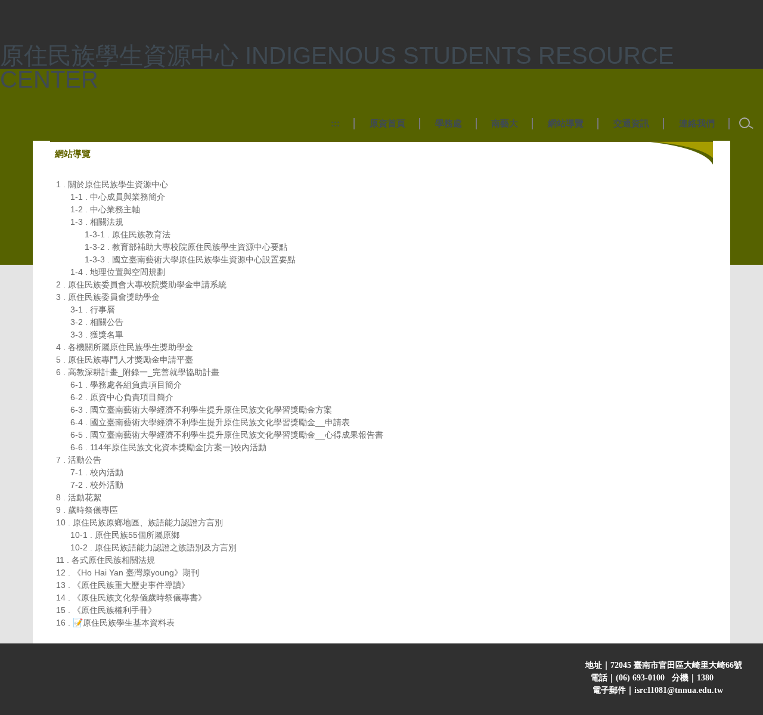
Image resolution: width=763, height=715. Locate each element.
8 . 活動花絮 (78, 497)
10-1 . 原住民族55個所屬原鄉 (124, 535)
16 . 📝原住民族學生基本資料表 (115, 622)
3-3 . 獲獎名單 (96, 334)
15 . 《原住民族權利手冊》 (106, 610)
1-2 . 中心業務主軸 (105, 209)
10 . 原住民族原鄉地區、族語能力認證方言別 (139, 522)
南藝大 (504, 123)
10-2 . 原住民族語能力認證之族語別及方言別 (153, 547)
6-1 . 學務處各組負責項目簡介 (126, 384)
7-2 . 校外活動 (96, 485)
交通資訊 (631, 123)
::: (335, 123)
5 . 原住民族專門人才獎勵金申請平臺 (124, 359)
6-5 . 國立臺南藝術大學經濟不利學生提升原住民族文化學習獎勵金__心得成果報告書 (226, 434)
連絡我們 (697, 123)
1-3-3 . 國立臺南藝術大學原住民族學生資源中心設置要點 (190, 259)
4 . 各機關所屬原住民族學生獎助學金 (124, 347)
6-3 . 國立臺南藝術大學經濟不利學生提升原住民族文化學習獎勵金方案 (201, 409)
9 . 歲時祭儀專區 (87, 510)
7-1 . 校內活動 (96, 472)
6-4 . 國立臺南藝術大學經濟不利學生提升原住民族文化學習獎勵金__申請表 (210, 422)
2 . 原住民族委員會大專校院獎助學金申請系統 (141, 284)
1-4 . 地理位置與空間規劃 (117, 272)
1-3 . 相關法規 (96, 222)
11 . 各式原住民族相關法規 (105, 560)
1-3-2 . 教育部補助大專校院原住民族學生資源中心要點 (186, 247)
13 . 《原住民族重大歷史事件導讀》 (123, 585)
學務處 (448, 123)
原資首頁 (387, 123)
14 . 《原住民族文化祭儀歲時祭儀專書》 (131, 597)
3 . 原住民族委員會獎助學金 (108, 297)
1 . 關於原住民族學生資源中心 (112, 184)
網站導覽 (566, 123)
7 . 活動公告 (78, 460)
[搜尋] (746, 123)
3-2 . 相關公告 (96, 322)
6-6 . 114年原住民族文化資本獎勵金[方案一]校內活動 (168, 447)
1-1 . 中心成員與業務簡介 (117, 197)
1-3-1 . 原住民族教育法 (127, 234)
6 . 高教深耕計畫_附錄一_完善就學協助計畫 (137, 372)
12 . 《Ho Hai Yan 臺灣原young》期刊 (127, 572)
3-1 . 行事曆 (92, 309)
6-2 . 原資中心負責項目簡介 (121, 397)
